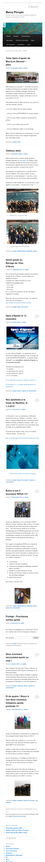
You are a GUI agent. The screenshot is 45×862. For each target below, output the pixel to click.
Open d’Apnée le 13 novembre (16, 317)
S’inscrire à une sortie (22, 40)
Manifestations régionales (25, 251)
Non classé (24, 307)
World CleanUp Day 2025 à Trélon (16, 832)
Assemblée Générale (12, 849)
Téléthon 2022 (13, 150)
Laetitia (24, 664)
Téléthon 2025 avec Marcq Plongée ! (17, 830)
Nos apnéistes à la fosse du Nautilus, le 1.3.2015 (17, 403)
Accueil (8, 36)
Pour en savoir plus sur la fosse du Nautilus (22, 474)
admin (26, 68)
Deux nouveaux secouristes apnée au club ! (17, 657)
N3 (6, 857)
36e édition (23, 160)
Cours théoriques (11, 851)
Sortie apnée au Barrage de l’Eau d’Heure (14, 263)
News (32, 40)
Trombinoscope (25, 36)
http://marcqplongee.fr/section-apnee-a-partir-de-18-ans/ (22, 438)
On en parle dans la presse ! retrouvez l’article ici (21, 380)
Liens (28, 44)
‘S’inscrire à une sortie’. (19, 816)
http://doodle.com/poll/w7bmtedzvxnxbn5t (18, 303)
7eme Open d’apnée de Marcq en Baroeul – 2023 (18, 61)
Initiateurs (20, 686)
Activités (16, 36)
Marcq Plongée (15, 12)
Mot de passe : (10, 638)
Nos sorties (9, 40)
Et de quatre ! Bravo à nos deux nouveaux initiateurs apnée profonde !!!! (17, 701)
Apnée (15, 142)
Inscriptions (21, 44)
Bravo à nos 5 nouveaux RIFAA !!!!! (17, 492)
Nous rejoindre (10, 44)
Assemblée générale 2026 (14, 828)
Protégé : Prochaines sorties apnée (17, 618)
